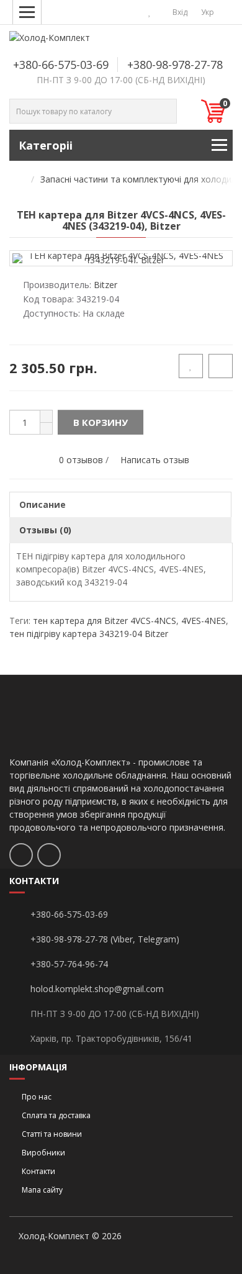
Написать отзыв (154, 460)
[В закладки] (191, 366)
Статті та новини (52, 1134)
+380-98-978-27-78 (175, 64)
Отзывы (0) (45, 530)
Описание (42, 504)
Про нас (37, 1096)
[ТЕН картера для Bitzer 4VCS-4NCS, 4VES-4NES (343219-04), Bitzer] (121, 257)
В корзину (100, 422)
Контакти (38, 1171)
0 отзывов (81, 460)
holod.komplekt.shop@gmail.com (97, 989)
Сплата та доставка (56, 1115)
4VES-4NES (203, 620)
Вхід (179, 12)
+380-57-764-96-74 (69, 964)
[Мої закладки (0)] (149, 12)
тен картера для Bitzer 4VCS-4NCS (104, 620)
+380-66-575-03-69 (61, 64)
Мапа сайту (42, 1190)
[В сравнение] (220, 366)
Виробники (43, 1152)
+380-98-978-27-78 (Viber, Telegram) (104, 939)
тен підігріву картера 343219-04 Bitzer (88, 633)
